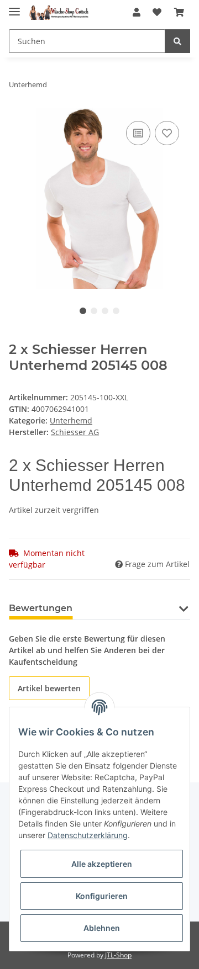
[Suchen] (177, 41)
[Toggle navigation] (14, 7)
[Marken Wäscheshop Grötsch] (58, 12)
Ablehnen (101, 928)
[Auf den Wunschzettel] (167, 133)
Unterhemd (71, 420)
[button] (136, 12)
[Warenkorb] (179, 12)
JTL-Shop (118, 955)
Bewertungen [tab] (40, 608)
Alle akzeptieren (101, 864)
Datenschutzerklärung (88, 835)
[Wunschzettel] (156, 12)
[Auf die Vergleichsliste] (138, 133)
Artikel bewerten (49, 688)
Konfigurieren (102, 896)
